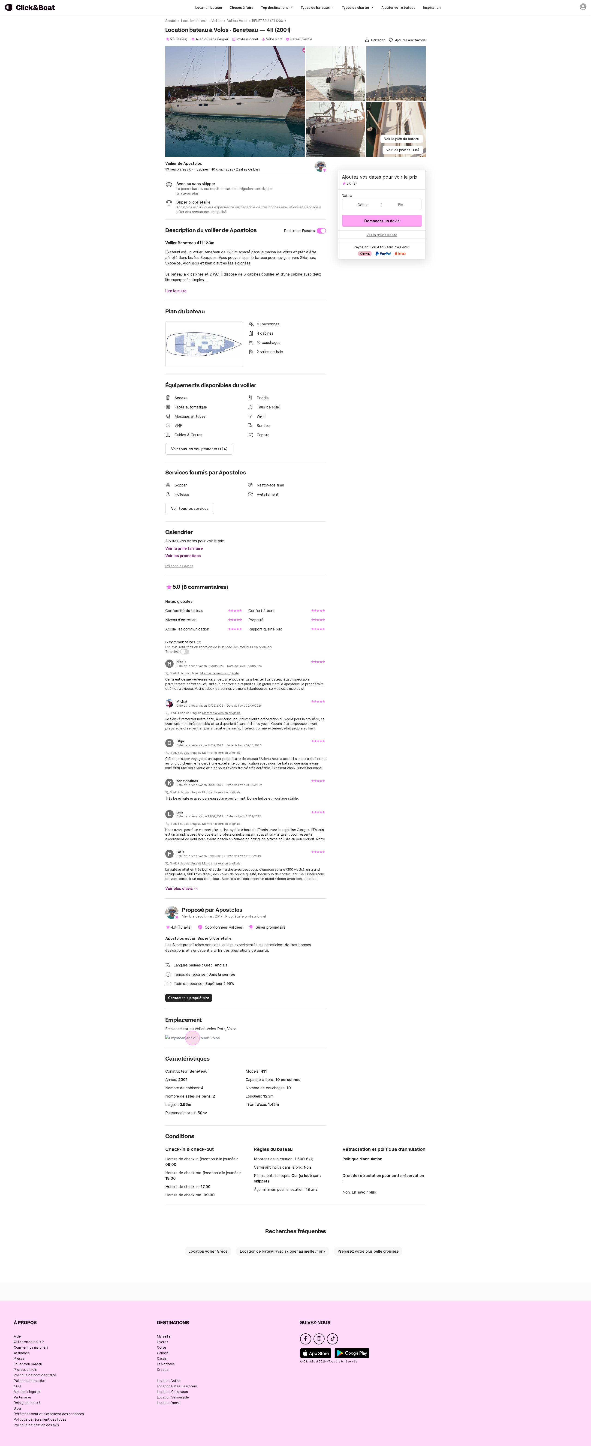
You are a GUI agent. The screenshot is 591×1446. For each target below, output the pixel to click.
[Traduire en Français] (321, 231)
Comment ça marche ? (31, 1347)
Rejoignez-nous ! (27, 1403)
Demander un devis (382, 221)
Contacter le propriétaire (188, 998)
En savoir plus (364, 1192)
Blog (17, 1408)
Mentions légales (27, 1392)
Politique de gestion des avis (36, 1425)
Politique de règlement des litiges (40, 1419)
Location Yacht (168, 1403)
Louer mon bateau (28, 1364)
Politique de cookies (29, 1381)
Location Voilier (169, 1381)
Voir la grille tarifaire (184, 548)
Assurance (22, 1353)
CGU (17, 1386)
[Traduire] (184, 651)
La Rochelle (166, 1364)
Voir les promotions (183, 555)
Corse (161, 1347)
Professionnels (25, 1369)
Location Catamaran (172, 1392)
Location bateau (208, 7)
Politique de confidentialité (35, 1375)
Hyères (162, 1342)
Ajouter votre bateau (398, 7)
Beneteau (199, 1071)
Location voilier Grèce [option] (208, 1251)
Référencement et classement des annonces (49, 1414)
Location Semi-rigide (173, 1397)
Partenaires (23, 1397)
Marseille (164, 1336)
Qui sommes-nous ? (29, 1342)
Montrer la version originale (219, 673)
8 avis (181, 39)
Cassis (162, 1358)
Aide (17, 1336)
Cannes (163, 1353)
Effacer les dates (179, 566)
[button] (375, 40)
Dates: (347, 196)
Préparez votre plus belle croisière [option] (368, 1251)
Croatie (163, 1369)
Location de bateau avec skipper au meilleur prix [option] (283, 1251)
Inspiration (432, 7)
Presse (19, 1358)
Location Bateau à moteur (177, 1386)
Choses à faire (241, 7)
